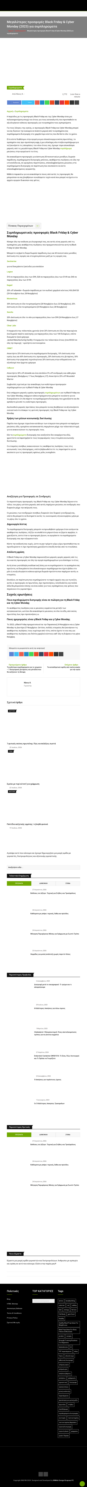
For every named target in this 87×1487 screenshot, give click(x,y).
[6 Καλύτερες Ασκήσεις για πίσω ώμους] (20, 1014)
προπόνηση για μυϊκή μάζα (68, 1400)
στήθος (70, 1404)
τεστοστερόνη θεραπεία (67, 1422)
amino (61, 1301)
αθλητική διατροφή (66, 1360)
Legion (10, 272)
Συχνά (68, 883)
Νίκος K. (27, 683)
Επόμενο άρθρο (71, 665)
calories (62, 1305)
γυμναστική (63, 1382)
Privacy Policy (12, 1318)
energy (66, 1310)
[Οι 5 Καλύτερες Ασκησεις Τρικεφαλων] (20, 1109)
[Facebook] (11, 654)
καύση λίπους (64, 1387)
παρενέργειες (64, 1396)
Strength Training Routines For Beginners (68, 1341)
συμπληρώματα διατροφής (68, 1413)
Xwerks (10, 312)
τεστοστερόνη (73, 1418)
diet (60, 1310)
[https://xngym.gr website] (26, 94)
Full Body (62, 1314)
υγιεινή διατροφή (65, 1427)
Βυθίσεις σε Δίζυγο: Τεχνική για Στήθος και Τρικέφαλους (53, 893)
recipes (69, 1336)
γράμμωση (71, 1378)
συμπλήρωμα (66, 148)
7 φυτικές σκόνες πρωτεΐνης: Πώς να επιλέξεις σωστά (31, 743)
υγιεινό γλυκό (64, 1431)
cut (68, 1305)
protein (61, 1336)
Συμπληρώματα (20, 31)
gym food (71, 1314)
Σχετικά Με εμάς (13, 1323)
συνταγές (62, 1418)
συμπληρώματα (19, 435)
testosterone (63, 1347)
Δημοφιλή (43, 883)
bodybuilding (70, 1301)
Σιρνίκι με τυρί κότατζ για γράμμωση (23, 784)
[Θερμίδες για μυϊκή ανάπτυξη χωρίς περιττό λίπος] (18, 959)
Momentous (12, 298)
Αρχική (10, 31)
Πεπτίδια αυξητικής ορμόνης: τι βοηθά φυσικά (27, 824)
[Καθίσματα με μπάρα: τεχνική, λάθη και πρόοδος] (18, 918)
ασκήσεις (62, 1378)
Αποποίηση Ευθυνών (14, 1308)
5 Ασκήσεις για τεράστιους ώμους (47, 1080)
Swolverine (11, 261)
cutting (74, 1305)
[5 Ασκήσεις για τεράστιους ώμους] (20, 1085)
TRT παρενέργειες (65, 1351)
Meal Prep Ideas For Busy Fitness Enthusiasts (67, 1331)
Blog (8, 1299)
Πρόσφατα (19, 883)
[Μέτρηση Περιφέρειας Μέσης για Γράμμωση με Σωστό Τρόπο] (18, 938)
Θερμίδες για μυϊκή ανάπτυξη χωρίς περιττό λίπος (50, 954)
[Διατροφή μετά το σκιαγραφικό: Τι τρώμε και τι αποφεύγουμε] (20, 990)
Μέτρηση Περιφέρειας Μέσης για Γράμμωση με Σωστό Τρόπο (54, 934)
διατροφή (73, 1382)
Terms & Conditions (14, 1313)
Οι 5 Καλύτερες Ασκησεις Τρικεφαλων (49, 1103)
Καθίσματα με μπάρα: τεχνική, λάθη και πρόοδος (49, 914)
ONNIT (10, 348)
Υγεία (61, 1356)
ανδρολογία (63, 1369)
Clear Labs (11, 325)
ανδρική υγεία (64, 1365)
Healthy (61, 1318)
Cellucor (10, 368)
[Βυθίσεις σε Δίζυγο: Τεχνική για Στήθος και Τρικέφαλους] (18, 898)
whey (76, 1351)
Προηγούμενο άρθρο (18, 665)
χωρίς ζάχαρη (64, 1435)
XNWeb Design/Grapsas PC (63, 1480)
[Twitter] (16, 654)
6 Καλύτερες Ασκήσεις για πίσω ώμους (49, 1008)
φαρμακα (74, 1431)
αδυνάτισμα (69, 1356)
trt (71, 1347)
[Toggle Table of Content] (36, 226)
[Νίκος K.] (28, 94)
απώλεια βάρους (65, 1373)
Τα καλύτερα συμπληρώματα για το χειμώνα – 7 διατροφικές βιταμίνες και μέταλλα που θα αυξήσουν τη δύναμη (24, 669)
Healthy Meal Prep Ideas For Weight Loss (68, 1324)
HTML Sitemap (12, 1304)
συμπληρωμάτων (52, 393)
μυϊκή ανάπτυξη (64, 1391)
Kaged (9, 285)
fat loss (74, 1310)
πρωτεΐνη (62, 1404)
